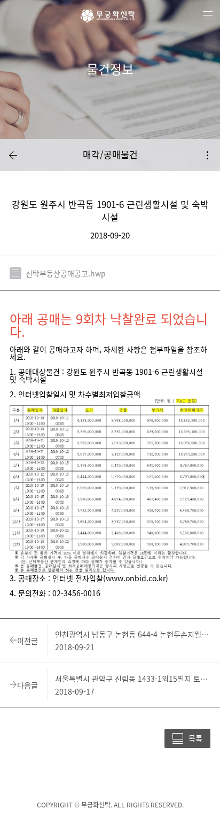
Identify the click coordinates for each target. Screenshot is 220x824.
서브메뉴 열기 (207, 155)
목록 (195, 738)
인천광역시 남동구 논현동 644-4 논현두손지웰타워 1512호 (134, 634)
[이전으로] (13, 155)
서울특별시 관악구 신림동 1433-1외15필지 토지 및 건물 (134, 678)
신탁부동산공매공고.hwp (66, 273)
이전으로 (13, 155)
